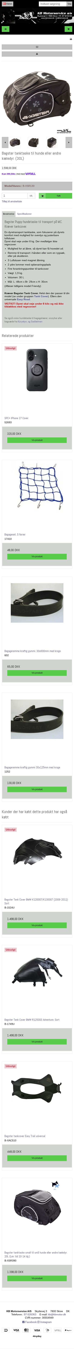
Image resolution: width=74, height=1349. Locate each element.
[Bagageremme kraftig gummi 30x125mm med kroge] (37, 728)
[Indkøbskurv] (68, 29)
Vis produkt (37, 440)
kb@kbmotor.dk (57, 1314)
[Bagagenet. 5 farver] (37, 495)
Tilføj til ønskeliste (12, 201)
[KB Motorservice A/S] (37, 16)
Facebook (31, 1322)
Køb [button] (59, 196)
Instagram (46, 1322)
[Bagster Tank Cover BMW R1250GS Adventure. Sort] (37, 980)
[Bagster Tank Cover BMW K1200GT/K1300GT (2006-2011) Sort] (37, 860)
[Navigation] (5, 29)
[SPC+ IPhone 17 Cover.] (37, 379)
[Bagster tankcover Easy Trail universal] (37, 1097)
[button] (37, 47)
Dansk (9, 4)
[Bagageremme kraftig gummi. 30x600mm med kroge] (37, 612)
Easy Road (23, 299)
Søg (69, 4)
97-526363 (30, 1314)
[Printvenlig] (71, 39)
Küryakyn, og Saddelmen (30, 321)
